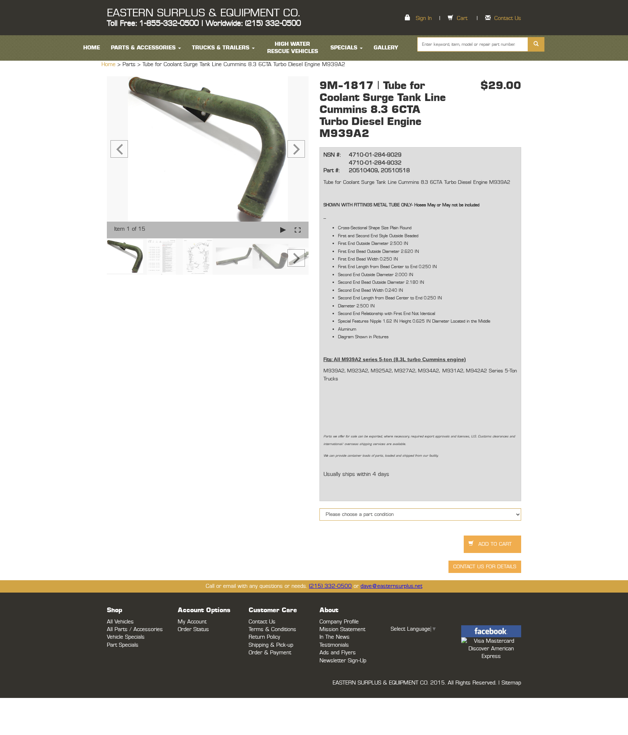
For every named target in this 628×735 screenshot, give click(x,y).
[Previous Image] (119, 149)
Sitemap (511, 683)
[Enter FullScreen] (297, 229)
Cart (462, 18)
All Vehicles (120, 622)
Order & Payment (270, 652)
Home (109, 64)
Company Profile (339, 622)
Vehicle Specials (126, 637)
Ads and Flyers (337, 652)
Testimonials (334, 645)
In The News (334, 637)
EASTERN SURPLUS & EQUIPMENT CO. (203, 13)
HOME (91, 48)
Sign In (424, 18)
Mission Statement (342, 629)
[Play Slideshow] (283, 229)
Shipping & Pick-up (271, 645)
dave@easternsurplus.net (391, 586)
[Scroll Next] (296, 258)
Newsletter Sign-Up (342, 660)
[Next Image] (296, 149)
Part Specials (122, 645)
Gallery (386, 48)
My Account (192, 622)
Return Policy (264, 637)
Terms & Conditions (272, 629)
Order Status (193, 629)
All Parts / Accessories (135, 629)
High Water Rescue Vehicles (292, 47)
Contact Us (507, 18)
